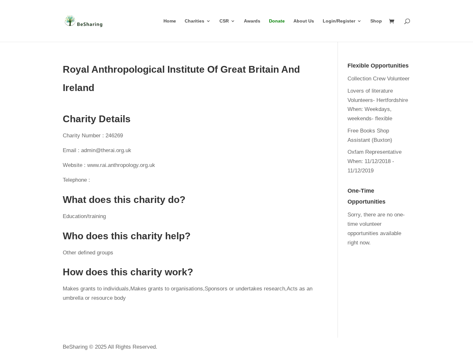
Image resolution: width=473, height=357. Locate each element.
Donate (277, 21)
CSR (224, 21)
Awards (252, 21)
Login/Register (339, 21)
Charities (194, 21)
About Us (303, 21)
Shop (376, 21)
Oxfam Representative (375, 152)
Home (169, 21)
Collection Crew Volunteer (379, 79)
